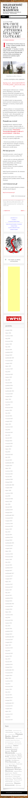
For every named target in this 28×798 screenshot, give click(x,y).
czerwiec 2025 (9, 369)
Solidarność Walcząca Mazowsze (12, 8)
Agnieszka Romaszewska (17, 730)
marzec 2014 (9, 689)
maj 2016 (8, 617)
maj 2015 (8, 650)
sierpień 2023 (9, 421)
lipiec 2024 (8, 399)
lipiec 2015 (8, 645)
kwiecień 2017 (9, 587)
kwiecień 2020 (9, 498)
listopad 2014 (9, 667)
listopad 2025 (9, 355)
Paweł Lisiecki (12, 758)
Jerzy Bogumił (15, 747)
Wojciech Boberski (17, 781)
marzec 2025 (9, 377)
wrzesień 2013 (9, 706)
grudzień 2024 (9, 385)
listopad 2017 (9, 570)
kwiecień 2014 (9, 686)
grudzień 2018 (9, 537)
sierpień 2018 (9, 548)
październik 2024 (10, 391)
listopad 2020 (9, 482)
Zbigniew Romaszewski (13, 784)
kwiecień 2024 (9, 407)
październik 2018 (10, 543)
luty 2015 (8, 659)
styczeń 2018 (9, 565)
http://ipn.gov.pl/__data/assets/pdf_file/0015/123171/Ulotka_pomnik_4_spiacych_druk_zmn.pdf (14, 84)
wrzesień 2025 (9, 360)
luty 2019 (8, 532)
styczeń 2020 (9, 507)
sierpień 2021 (9, 465)
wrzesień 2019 (9, 518)
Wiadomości (18, 200)
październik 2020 (10, 485)
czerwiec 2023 (9, 427)
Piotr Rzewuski (10, 762)
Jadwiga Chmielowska (17, 743)
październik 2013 (10, 703)
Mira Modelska (13, 756)
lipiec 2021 (8, 468)
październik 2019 (10, 515)
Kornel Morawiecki (11, 751)
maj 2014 (8, 683)
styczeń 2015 (9, 661)
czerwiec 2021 (9, 471)
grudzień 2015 (9, 631)
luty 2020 (8, 504)
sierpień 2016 (9, 609)
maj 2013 (8, 717)
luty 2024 (8, 413)
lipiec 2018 (8, 551)
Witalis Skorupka (9, 781)
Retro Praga (13, 765)
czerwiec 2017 (9, 584)
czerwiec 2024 (9, 402)
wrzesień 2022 (9, 443)
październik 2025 (10, 358)
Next (23, 210)
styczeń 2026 (9, 349)
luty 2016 (8, 625)
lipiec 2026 (8, 333)
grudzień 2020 (9, 479)
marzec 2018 (9, 559)
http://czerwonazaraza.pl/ (9, 192)
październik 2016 (10, 603)
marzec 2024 (9, 410)
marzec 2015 (9, 656)
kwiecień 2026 (9, 341)
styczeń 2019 (9, 534)
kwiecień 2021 (9, 474)
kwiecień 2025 (9, 374)
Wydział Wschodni (9, 783)
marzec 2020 (9, 501)
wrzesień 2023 (9, 418)
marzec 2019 (9, 529)
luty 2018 (8, 562)
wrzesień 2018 (9, 545)
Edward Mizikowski (11, 737)
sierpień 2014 (9, 675)
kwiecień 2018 (9, 556)
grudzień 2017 (9, 567)
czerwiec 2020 (9, 493)
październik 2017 (10, 573)
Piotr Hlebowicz (15, 760)
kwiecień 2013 (9, 719)
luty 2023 (8, 435)
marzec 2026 (9, 344)
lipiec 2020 (8, 490)
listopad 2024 (9, 388)
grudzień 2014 (9, 664)
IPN (22, 201)
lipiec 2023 (8, 424)
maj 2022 (8, 451)
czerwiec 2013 (9, 714)
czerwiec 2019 (9, 523)
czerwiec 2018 (9, 554)
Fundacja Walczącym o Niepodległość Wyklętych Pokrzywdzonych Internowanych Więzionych (13, 740)
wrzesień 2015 (9, 639)
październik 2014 (10, 670)
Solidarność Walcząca (12, 767)
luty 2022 (8, 457)
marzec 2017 (9, 590)
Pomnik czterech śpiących (9, 204)
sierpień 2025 (9, 363)
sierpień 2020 (9, 487)
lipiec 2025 (8, 366)
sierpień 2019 (9, 520)
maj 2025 (8, 371)
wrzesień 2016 (9, 606)
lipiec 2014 (8, 678)
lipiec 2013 (8, 711)
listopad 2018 (9, 540)
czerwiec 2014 (9, 681)
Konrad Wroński (9, 40)
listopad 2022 (9, 440)
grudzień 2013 (9, 697)
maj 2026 (8, 338)
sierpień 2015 (9, 642)
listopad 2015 (9, 634)
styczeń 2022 (9, 460)
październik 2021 (10, 462)
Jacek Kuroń (10, 743)
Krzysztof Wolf (18, 753)
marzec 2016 (9, 623)
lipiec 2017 (8, 581)
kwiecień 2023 (9, 432)
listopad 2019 (9, 512)
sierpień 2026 (9, 330)
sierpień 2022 (9, 446)
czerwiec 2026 (9, 335)
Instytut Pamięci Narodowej (14, 201)
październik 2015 (10, 637)
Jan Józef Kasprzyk (8, 745)
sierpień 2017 (9, 579)
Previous (6, 210)
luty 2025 (8, 380)
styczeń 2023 (9, 438)
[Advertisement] (14, 289)
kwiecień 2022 (9, 454)
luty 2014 (8, 692)
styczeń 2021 (9, 476)
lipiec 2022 (8, 449)
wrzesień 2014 (9, 672)
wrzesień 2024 (9, 393)
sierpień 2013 (9, 708)
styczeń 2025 (9, 382)
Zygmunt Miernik (18, 785)
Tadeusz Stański (9, 780)
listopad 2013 (9, 700)
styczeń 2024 (9, 416)
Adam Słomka (8, 730)
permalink (6, 205)
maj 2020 (8, 496)
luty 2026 (8, 346)
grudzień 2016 (9, 598)
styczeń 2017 (9, 595)
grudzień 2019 (9, 509)
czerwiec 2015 (9, 648)
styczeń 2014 (9, 695)
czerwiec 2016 (9, 614)
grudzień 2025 (9, 352)
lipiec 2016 (8, 612)
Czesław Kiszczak (11, 734)
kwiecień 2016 (9, 620)
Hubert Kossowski (18, 742)
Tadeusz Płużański (17, 778)
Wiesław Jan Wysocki (18, 779)
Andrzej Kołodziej (9, 732)
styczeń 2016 (9, 628)
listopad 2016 (9, 601)
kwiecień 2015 (9, 653)
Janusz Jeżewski (11, 746)
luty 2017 (8, 592)
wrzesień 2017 (9, 576)
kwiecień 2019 (9, 526)
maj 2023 (8, 429)
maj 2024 (8, 404)
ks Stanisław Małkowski (11, 755)
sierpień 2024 (9, 396)
